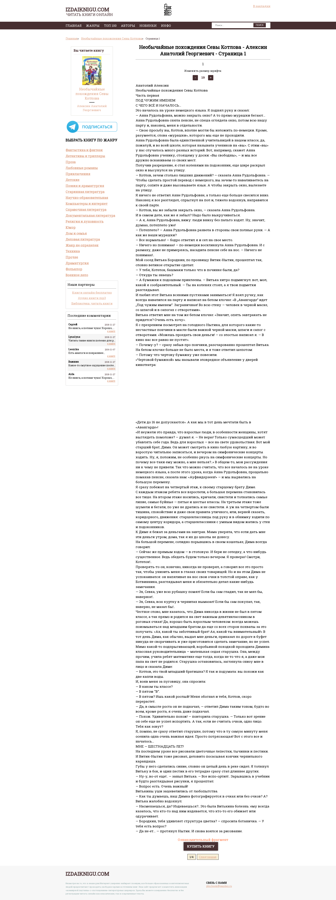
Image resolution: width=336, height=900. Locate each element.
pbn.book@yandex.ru (219, 886)
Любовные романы (82, 168)
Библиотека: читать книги (92, 303)
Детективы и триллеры (85, 156)
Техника (73, 251)
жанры (93, 25)
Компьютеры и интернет (87, 203)
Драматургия (77, 263)
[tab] (92, 150)
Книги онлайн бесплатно (92, 292)
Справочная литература (86, 209)
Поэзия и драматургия (85, 186)
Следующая (207, 857)
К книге (111, 331)
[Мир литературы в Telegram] (92, 132)
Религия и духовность (85, 221)
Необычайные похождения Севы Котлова (91, 93)
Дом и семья (76, 233)
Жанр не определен (82, 245)
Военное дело (77, 275)
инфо (166, 25)
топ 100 (110, 25)
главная (74, 25)
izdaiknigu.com (87, 9)
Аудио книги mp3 (92, 298)
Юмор (71, 227)
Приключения (78, 174)
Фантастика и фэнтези (84, 150)
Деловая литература (83, 239)
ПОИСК (260, 25)
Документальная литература (90, 215)
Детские (72, 180)
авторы (128, 25)
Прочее (72, 257)
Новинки (148, 25)
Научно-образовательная (87, 197)
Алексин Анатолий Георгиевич (92, 108)
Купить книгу (201, 846)
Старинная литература (85, 192)
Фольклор (74, 269)
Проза (71, 162)
